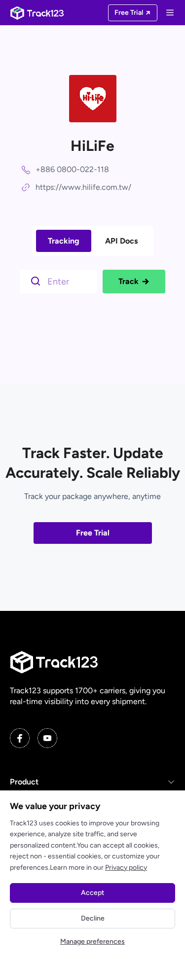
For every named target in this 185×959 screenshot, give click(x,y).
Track (128, 281)
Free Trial (93, 532)
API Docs (121, 241)
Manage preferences (92, 941)
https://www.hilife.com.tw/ (83, 187)
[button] (92, 782)
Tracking (63, 241)
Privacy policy (126, 867)
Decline (93, 918)
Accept (92, 892)
